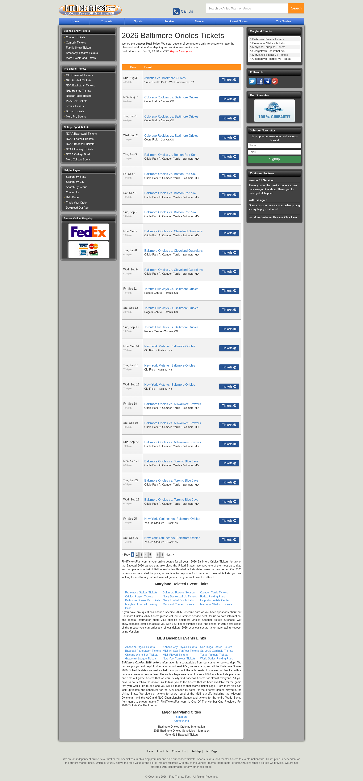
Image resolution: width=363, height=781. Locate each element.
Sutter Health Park (155, 82)
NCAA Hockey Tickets (79, 149)
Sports (138, 21)
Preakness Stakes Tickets (141, 592)
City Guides (283, 21)
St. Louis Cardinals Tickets (216, 650)
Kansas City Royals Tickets (180, 647)
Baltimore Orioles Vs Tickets (142, 600)
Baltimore (181, 716)
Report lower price (181, 51)
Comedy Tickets (76, 42)
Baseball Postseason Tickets (143, 650)
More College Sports (78, 159)
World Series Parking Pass (216, 658)
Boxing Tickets (75, 111)
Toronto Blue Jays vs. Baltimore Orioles (171, 289)
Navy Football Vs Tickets (178, 600)
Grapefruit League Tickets (141, 658)
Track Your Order (76, 202)
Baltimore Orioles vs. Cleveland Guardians (173, 231)
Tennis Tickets (75, 106)
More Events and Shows (81, 58)
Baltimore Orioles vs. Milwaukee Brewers (172, 404)
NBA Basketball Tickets (80, 85)
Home (75, 21)
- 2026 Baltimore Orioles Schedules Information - (181, 730)
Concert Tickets (75, 37)
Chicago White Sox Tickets (141, 654)
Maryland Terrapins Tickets (268, 47)
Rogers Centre (153, 292)
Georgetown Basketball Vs (268, 51)
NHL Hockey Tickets (78, 90)
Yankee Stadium (154, 522)
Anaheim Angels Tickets (140, 647)
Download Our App (77, 207)
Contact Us (73, 192)
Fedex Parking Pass (212, 596)
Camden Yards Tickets (214, 592)
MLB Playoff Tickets (175, 654)
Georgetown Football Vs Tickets (271, 58)
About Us (162, 751)
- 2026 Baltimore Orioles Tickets (209, 561)
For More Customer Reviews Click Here (273, 217)
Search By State (76, 176)
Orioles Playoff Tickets (139, 596)
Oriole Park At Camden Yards (162, 158)
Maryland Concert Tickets (178, 604)
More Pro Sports (76, 116)
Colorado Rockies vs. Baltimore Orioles (171, 97)
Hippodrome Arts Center (214, 600)
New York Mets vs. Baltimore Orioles (169, 346)
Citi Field (149, 350)
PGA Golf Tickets (76, 101)
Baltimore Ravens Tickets (268, 39)
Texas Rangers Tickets (214, 654)
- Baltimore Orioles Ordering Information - (181, 726)
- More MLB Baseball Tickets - (181, 734)
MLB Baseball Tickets (79, 75)
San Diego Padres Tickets (216, 647)
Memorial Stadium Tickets (216, 604)
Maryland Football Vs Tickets (270, 54)
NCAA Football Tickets (80, 138)
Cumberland (181, 720)
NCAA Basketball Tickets (81, 133)
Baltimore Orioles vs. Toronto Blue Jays (171, 461)
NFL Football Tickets (78, 80)
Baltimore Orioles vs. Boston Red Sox (170, 154)
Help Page (72, 197)
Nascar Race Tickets (79, 95)
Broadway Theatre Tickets (82, 52)
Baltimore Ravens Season (179, 592)
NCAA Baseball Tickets (80, 144)
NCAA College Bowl (78, 154)
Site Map (195, 751)
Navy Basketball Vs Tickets (180, 596)
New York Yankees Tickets (179, 658)
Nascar (199, 21)
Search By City (75, 181)
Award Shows (239, 21)
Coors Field (151, 101)
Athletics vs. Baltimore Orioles (165, 78)
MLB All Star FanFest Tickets (181, 650)
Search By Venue (76, 187)
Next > (170, 554)
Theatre (168, 21)
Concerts (107, 21)
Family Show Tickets (79, 47)
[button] (88, 31)
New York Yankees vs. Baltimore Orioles (172, 518)
